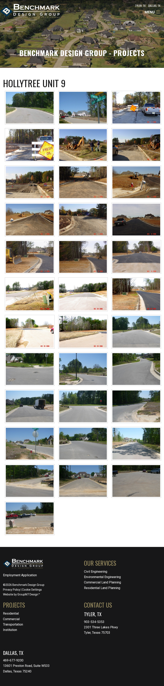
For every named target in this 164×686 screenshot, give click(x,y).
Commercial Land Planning (102, 582)
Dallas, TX (154, 5)
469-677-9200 (13, 660)
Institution (10, 630)
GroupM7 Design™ (28, 594)
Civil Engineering (95, 571)
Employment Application (20, 575)
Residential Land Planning (102, 588)
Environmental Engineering (102, 577)
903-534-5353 (94, 622)
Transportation (13, 624)
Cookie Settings (32, 589)
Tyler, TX (140, 5)
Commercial (11, 619)
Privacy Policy (11, 589)
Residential (11, 613)
